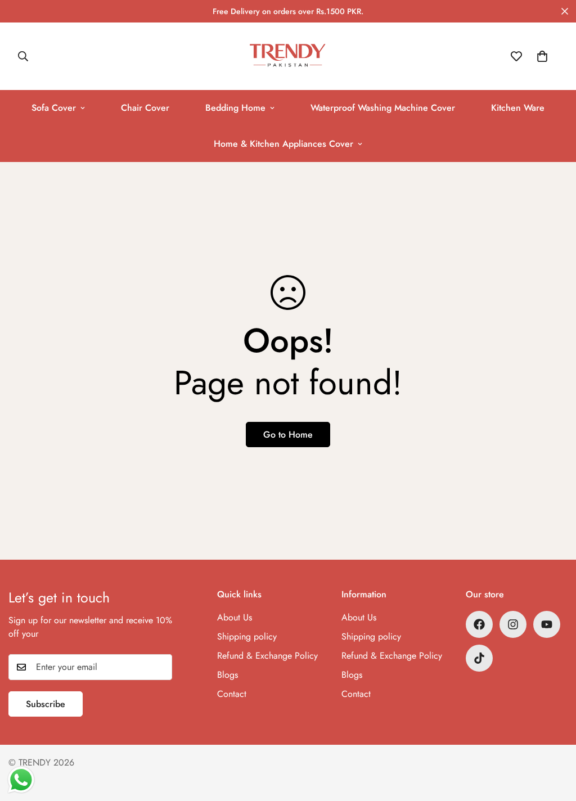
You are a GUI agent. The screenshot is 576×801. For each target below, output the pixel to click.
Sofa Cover (54, 107)
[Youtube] (546, 624)
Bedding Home (235, 107)
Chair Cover (145, 107)
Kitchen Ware (517, 107)
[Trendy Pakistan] (287, 56)
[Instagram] (513, 624)
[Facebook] (479, 624)
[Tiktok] (479, 658)
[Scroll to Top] (554, 740)
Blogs (227, 674)
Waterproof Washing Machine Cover (382, 107)
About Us (234, 617)
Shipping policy (247, 636)
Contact (231, 693)
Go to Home (288, 434)
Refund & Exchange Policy (267, 655)
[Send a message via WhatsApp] (21, 779)
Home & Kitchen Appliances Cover (283, 143)
